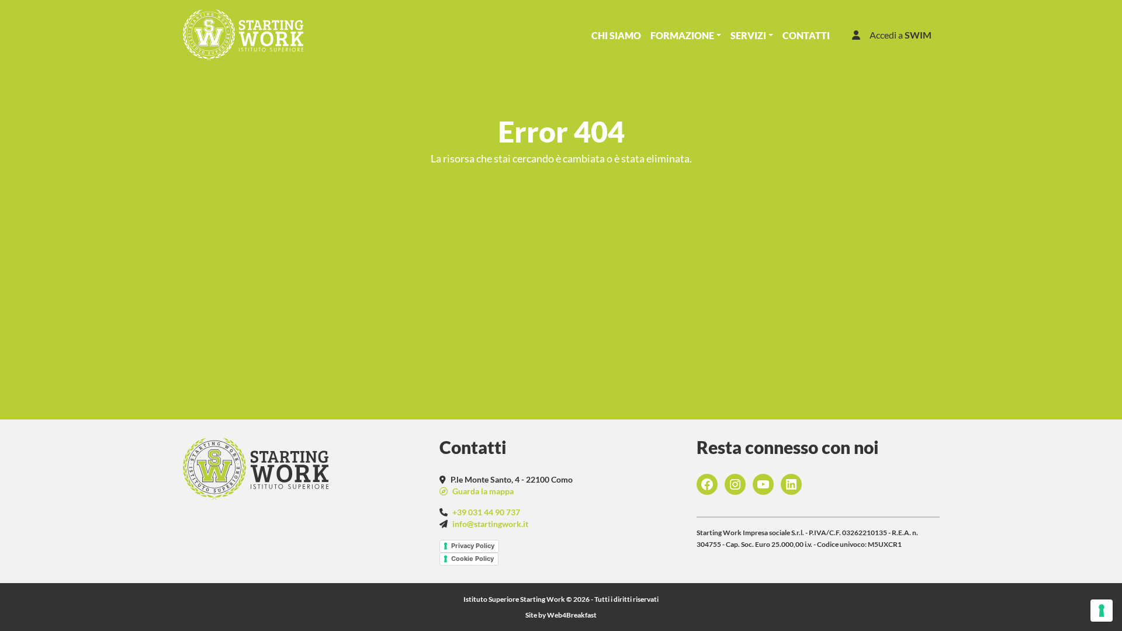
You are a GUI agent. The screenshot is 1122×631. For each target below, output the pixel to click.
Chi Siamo (616, 35)
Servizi (748, 35)
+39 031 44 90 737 (486, 512)
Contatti (806, 35)
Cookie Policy (472, 558)
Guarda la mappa (482, 491)
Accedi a (900, 34)
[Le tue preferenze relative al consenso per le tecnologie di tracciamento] (1101, 610)
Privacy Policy (472, 546)
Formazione (682, 35)
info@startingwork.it (490, 524)
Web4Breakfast (572, 615)
